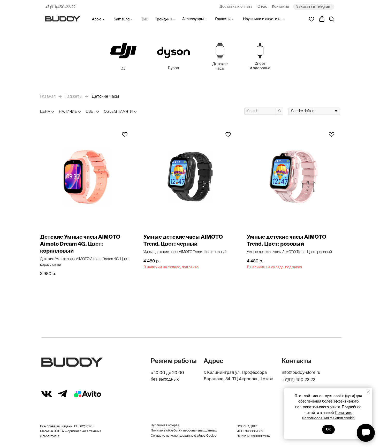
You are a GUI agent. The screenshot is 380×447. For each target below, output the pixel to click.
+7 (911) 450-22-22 (60, 7)
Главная (48, 96)
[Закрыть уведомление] (368, 392)
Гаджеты (73, 96)
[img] (123, 56)
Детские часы (105, 96)
